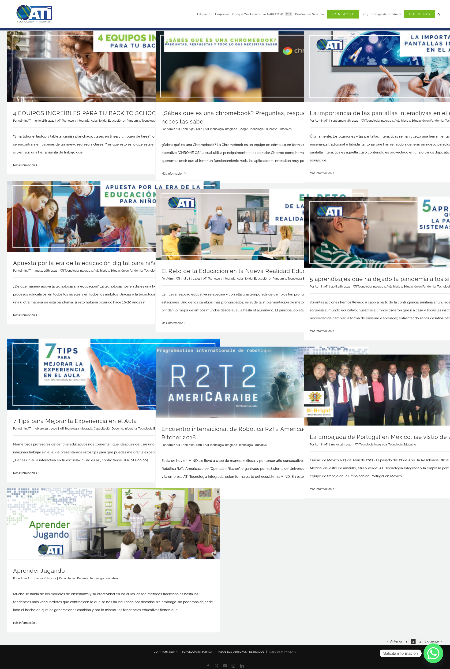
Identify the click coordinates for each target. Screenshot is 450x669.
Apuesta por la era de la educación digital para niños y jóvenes (100, 263)
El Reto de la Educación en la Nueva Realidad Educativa (240, 271)
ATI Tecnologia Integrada (73, 120)
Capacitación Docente (108, 428)
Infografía (130, 428)
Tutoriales (285, 129)
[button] (439, 14)
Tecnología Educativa (263, 129)
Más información (24, 165)
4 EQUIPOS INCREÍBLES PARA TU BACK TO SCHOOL (86, 113)
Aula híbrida (99, 120)
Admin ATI (24, 120)
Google (243, 129)
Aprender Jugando (39, 570)
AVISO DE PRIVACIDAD (282, 651)
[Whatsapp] (433, 653)
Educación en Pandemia (124, 120)
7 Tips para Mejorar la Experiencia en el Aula (75, 421)
